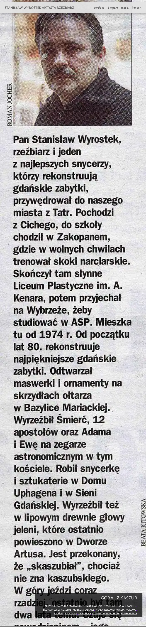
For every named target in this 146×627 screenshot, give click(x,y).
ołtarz (89, 609)
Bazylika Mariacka (69, 606)
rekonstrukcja (114, 609)
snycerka (84, 613)
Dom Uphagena (92, 606)
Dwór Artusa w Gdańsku (120, 606)
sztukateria (129, 613)
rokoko (131, 609)
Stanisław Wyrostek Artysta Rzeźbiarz (39, 7)
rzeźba (58, 613)
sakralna (71, 613)
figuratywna (51, 609)
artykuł (50, 606)
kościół (66, 609)
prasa (99, 609)
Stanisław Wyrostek (105, 613)
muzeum (78, 609)
